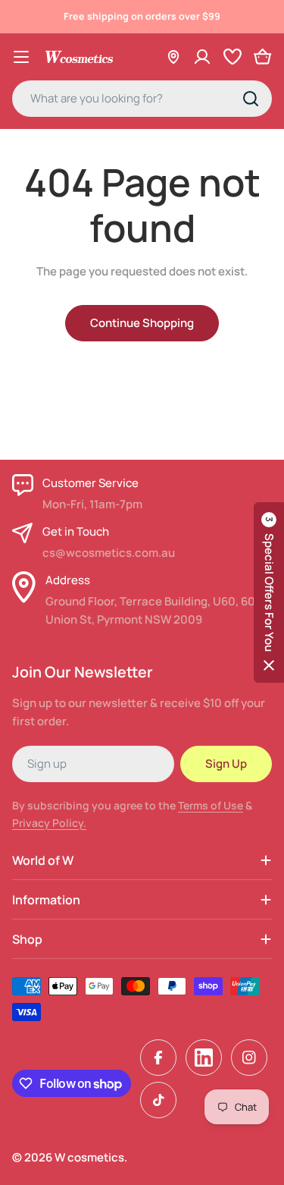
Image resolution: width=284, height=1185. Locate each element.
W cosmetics (89, 1157)
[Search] (251, 99)
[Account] (202, 57)
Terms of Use (210, 805)
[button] (269, 592)
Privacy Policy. (49, 823)
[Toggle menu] (21, 57)
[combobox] (142, 98)
